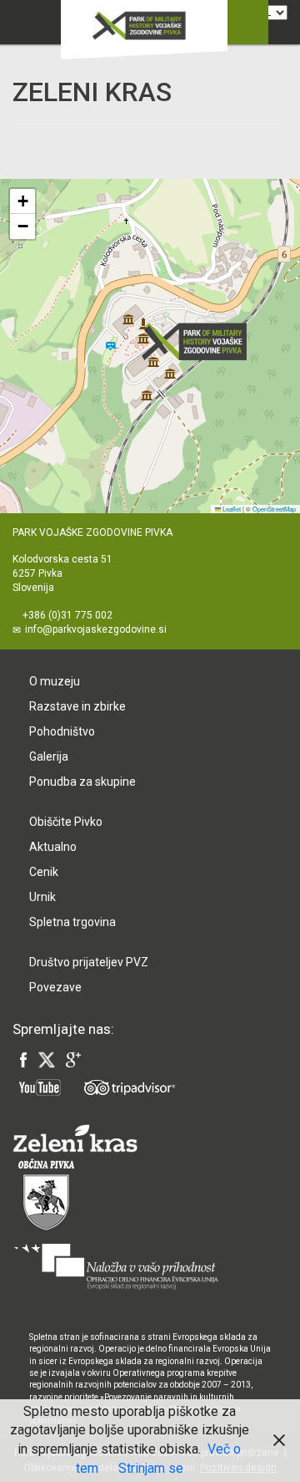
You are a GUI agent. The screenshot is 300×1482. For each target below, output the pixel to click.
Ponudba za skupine (82, 781)
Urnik (42, 897)
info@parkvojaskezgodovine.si (96, 629)
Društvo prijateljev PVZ (88, 962)
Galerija (48, 756)
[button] (199, 341)
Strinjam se (150, 1468)
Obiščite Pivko (65, 821)
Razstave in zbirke (77, 706)
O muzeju (54, 681)
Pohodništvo (62, 731)
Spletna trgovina (72, 922)
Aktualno (53, 846)
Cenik (43, 872)
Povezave (55, 987)
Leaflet (231, 508)
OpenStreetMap (274, 508)
